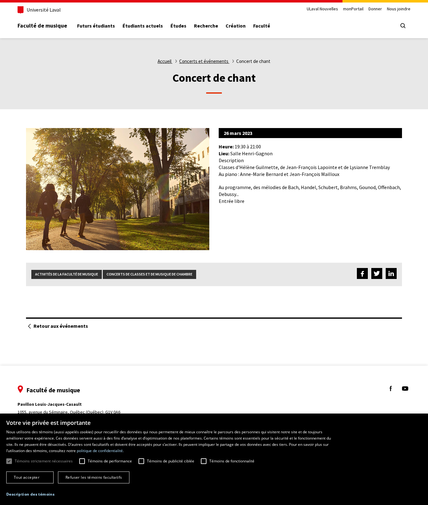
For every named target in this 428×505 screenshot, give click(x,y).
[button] (30, 494)
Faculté (261, 26)
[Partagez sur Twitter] (376, 274)
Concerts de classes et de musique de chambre (149, 274)
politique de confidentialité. (100, 450)
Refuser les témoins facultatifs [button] (93, 477)
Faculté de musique (42, 25)
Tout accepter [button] (26, 477)
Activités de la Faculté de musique (66, 274)
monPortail (353, 9)
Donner (375, 9)
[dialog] (214, 459)
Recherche (206, 26)
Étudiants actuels (143, 26)
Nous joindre (398, 9)
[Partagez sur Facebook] (362, 274)
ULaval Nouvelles (322, 9)
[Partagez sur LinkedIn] (391, 274)
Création (236, 26)
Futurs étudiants (96, 26)
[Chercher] (402, 25)
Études (178, 26)
